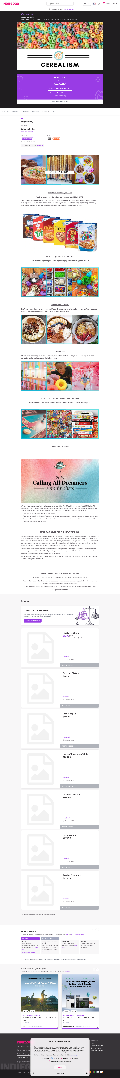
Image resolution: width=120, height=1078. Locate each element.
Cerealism (27, 14)
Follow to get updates (29, 952)
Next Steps (60, 101)
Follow (60, 92)
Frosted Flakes (71, 673)
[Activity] (103, 3)
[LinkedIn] (29, 1050)
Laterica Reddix (28, 17)
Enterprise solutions (97, 1050)
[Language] (94, 4)
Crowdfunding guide (77, 934)
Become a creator (96, 1048)
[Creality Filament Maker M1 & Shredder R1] (80, 993)
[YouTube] (24, 1050)
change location (69, 9)
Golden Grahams (72, 875)
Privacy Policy (21, 1072)
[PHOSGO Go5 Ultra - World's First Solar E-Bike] (39, 993)
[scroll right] (97, 969)
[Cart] (99, 3)
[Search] (49, 3)
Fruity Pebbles (71, 632)
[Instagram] (26, 1050)
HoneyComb (69, 834)
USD (85, 3)
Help (66, 934)
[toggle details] (58, 1028)
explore (67, 971)
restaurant (56, 138)
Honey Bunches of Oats (75, 754)
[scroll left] (94, 929)
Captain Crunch (71, 794)
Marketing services (97, 1045)
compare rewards (32, 620)
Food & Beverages (27, 138)
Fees (92, 1043)
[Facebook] (18, 1050)
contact (30, 132)
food (49, 138)
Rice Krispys (69, 713)
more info (24, 132)
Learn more (45, 951)
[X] (21, 1050)
